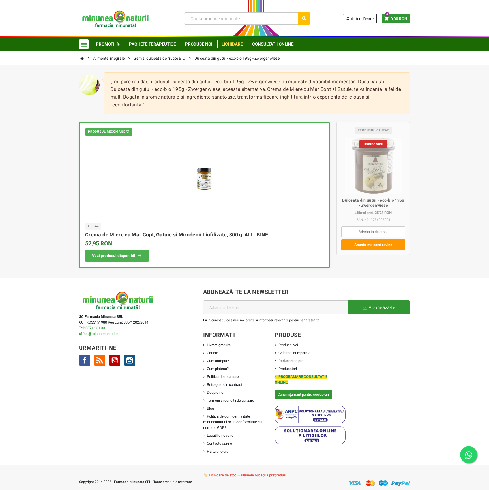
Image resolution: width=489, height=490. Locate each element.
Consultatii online (272, 44)
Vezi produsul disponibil (113, 255)
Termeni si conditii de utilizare (230, 400)
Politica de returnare (223, 377)
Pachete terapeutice (152, 44)
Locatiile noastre (220, 435)
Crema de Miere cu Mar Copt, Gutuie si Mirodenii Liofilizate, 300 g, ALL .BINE (176, 234)
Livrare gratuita (219, 345)
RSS (99, 360)
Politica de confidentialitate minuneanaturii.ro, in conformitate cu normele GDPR (232, 422)
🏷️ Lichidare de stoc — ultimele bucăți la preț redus (244, 475)
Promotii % (108, 44)
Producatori (287, 369)
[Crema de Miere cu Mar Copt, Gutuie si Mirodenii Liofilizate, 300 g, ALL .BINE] (204, 178)
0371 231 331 (96, 328)
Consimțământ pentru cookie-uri (303, 394)
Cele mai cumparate (294, 353)
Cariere (212, 353)
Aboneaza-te (381, 307)
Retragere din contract (224, 384)
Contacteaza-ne (219, 443)
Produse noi (198, 44)
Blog (210, 408)
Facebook (84, 360)
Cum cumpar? (218, 361)
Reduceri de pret (291, 361)
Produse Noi (288, 345)
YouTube (114, 360)
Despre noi (215, 392)
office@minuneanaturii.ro (99, 333)
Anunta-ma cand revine (373, 245)
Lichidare (232, 44)
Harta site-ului (218, 451)
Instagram (129, 360)
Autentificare (360, 18)
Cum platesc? (218, 369)
